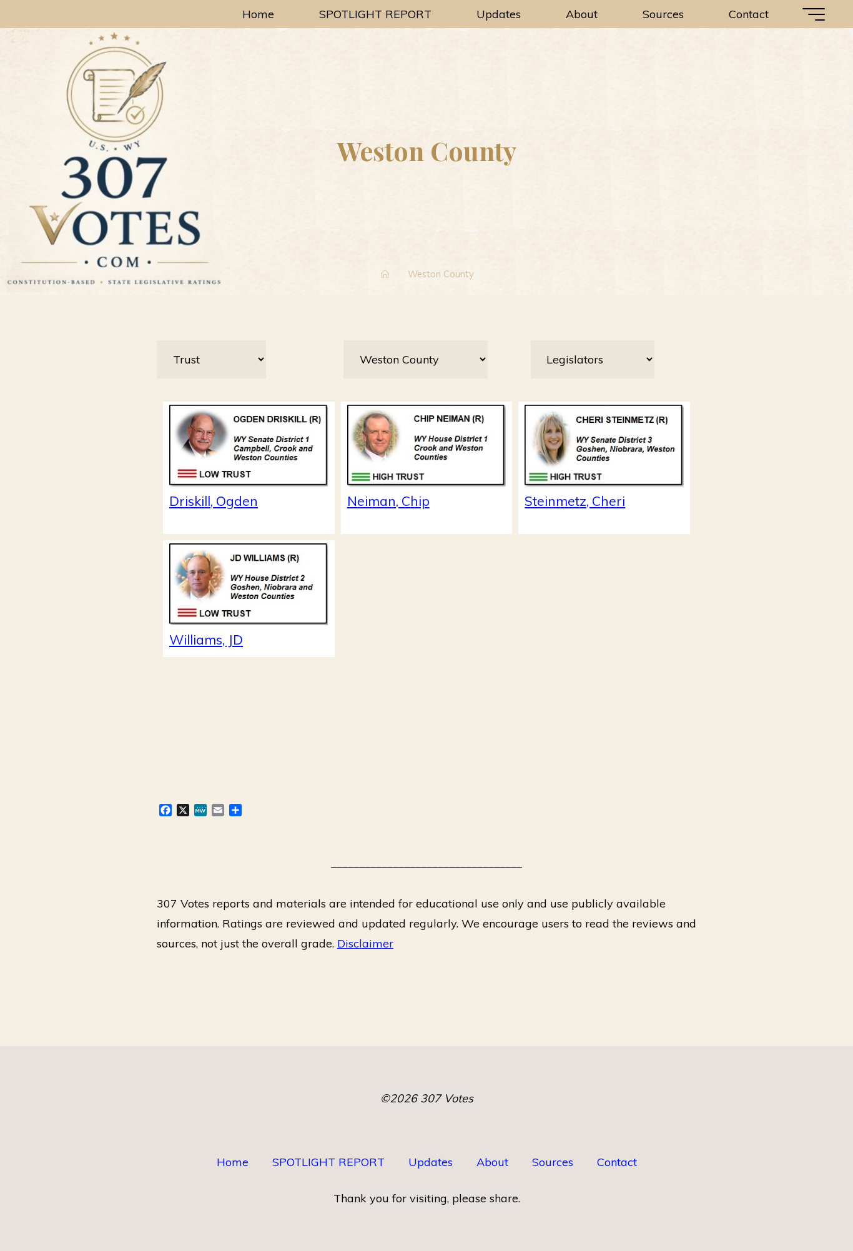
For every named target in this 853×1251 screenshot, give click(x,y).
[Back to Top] (804, 1202)
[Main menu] (813, 14)
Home (233, 1162)
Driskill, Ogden (213, 500)
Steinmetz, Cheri (575, 500)
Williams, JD (206, 639)
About (492, 1162)
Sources (552, 1162)
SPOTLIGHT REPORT (328, 1162)
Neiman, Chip (388, 500)
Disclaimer (365, 943)
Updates (430, 1162)
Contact (617, 1162)
